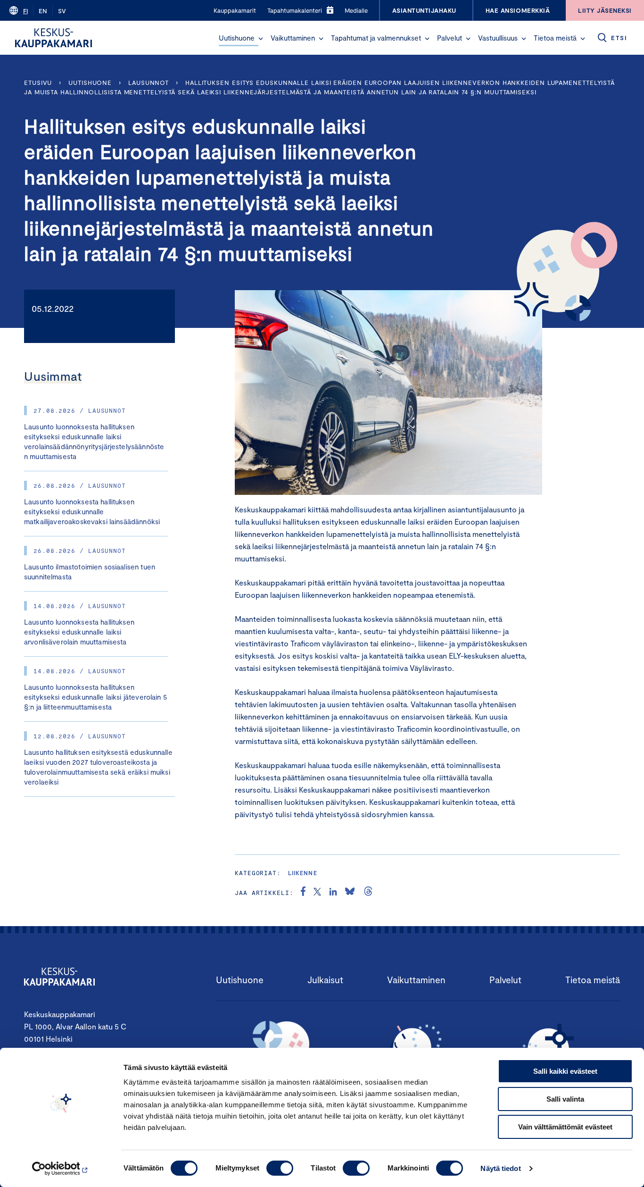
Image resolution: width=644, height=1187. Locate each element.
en (43, 11)
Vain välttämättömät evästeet (565, 1127)
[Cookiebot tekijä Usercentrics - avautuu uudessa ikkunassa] (61, 1169)
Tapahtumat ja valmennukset (376, 37)
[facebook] (303, 892)
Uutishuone (237, 37)
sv (62, 11)
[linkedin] (333, 892)
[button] (260, 39)
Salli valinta (565, 1099)
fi (25, 11)
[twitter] (317, 892)
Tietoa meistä (555, 37)
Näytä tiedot (500, 1168)
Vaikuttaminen (293, 37)
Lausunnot (148, 82)
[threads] (368, 893)
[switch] (279, 1168)
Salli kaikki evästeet (565, 1071)
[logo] (53, 37)
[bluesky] (350, 892)
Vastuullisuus (498, 37)
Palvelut (449, 37)
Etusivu (38, 82)
